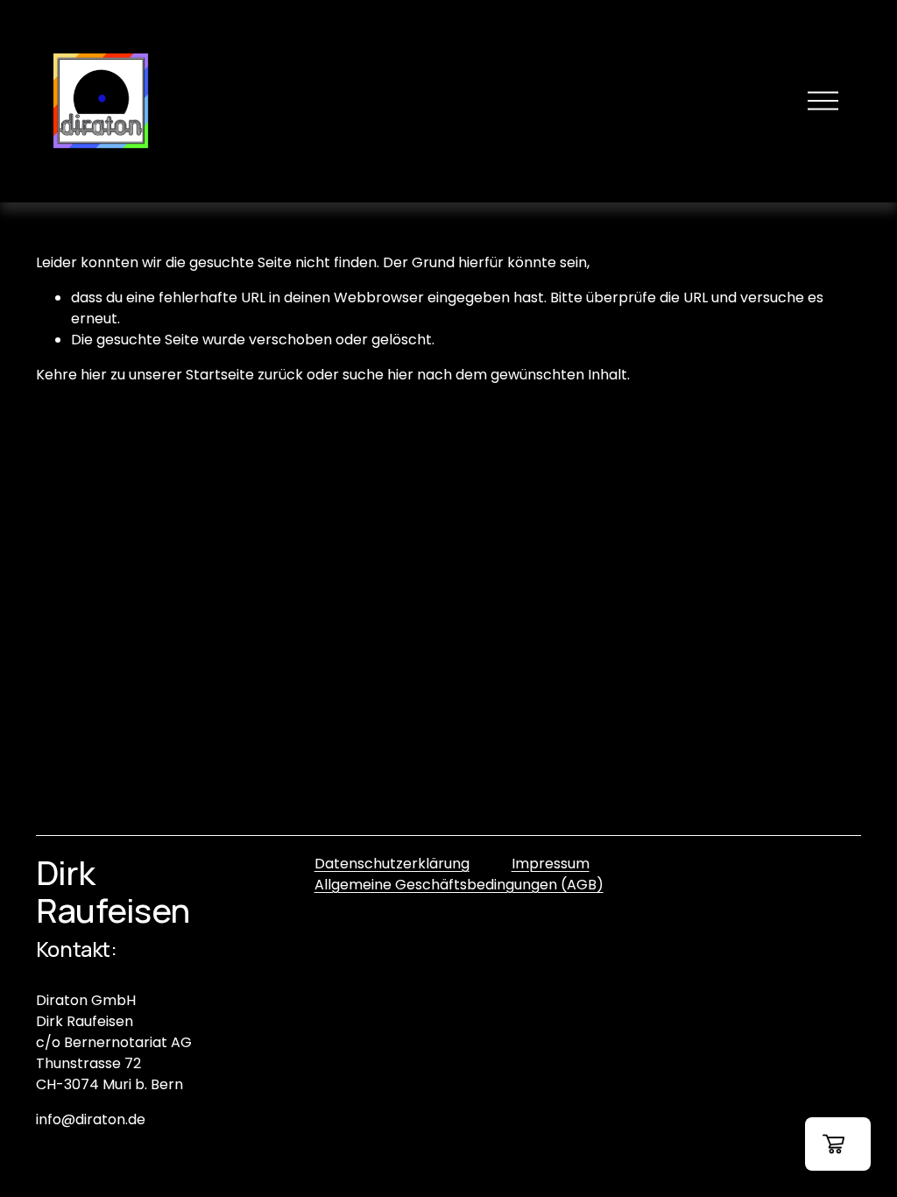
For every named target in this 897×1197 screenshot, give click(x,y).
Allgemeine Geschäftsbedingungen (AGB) (459, 885)
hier (94, 375)
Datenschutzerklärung (392, 863)
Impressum (551, 863)
